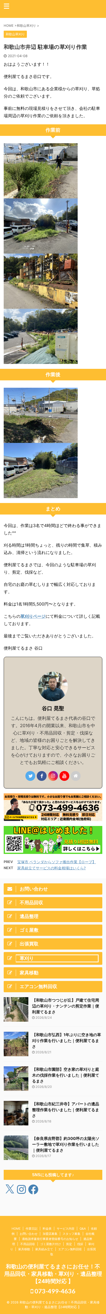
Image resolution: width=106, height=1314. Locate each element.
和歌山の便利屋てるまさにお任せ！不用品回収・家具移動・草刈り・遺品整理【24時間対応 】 (53, 1273)
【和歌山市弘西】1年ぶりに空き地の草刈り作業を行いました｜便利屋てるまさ (66, 1040)
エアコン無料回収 (70, 1249)
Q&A (83, 1228)
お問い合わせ (28, 1234)
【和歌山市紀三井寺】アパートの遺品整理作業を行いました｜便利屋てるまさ (65, 1109)
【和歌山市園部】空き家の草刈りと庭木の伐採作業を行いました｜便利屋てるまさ (65, 1075)
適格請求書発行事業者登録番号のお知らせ (50, 1239)
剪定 (69, 1244)
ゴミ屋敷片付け (50, 1244)
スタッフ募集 (71, 1234)
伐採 (80, 1244)
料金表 (47, 1228)
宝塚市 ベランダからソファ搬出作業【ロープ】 (56, 862)
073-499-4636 (54, 1291)
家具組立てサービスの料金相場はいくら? (51, 868)
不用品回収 (27, 1244)
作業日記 (31, 1228)
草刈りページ (33, 616)
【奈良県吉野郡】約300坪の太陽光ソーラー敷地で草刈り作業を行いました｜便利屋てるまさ (65, 1144)
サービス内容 (65, 1228)
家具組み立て (44, 1249)
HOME (16, 1228)
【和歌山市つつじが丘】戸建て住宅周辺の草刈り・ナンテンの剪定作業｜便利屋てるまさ (65, 1006)
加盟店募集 (50, 1234)
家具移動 (24, 1249)
